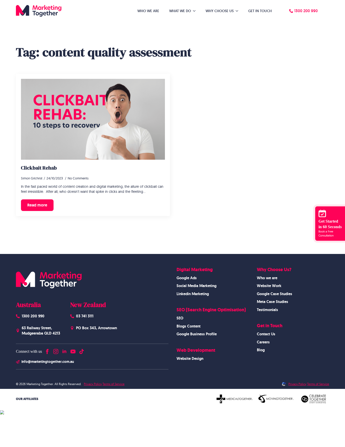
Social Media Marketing (196, 285)
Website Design (190, 358)
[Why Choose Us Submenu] (238, 11)
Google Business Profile (197, 334)
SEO (180, 318)
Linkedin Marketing (193, 293)
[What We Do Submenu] (196, 11)
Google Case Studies (274, 293)
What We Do (180, 11)
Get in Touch (260, 11)
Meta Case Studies (272, 301)
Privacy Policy (93, 384)
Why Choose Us (220, 11)
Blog (261, 349)
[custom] (81, 350)
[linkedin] (64, 350)
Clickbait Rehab (39, 168)
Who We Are (148, 11)
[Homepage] (38, 11)
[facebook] (47, 350)
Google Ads (187, 277)
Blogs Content (189, 326)
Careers (263, 342)
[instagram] (56, 350)
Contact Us (266, 334)
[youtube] (73, 350)
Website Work (269, 285)
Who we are (267, 277)
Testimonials (267, 309)
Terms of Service (114, 384)
